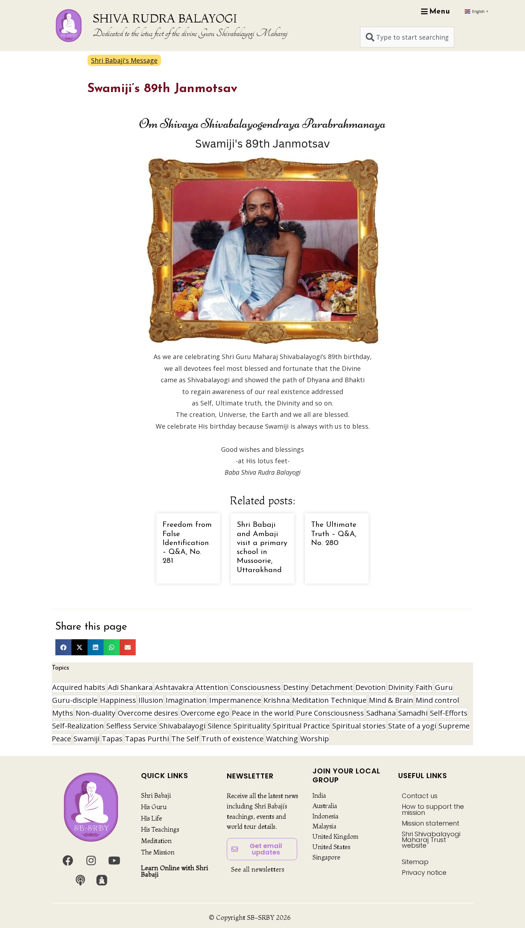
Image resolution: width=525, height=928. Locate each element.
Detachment (332, 687)
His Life (151, 818)
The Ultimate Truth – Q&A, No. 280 (333, 533)
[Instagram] (91, 860)
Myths (62, 713)
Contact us (420, 795)
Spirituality (252, 726)
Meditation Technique (329, 700)
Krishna (277, 700)
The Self (185, 738)
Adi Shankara (130, 687)
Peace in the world (263, 713)
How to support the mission (433, 809)
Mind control (437, 700)
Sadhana (381, 713)
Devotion (370, 687)
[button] (63, 647)
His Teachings (160, 829)
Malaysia (324, 826)
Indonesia (325, 816)
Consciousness (256, 687)
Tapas (112, 738)
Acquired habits (78, 687)
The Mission (157, 852)
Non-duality (95, 713)
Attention (212, 687)
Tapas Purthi (147, 738)
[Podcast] (80, 880)
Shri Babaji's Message (124, 60)
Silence (219, 726)
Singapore (326, 857)
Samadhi (413, 713)
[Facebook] (68, 860)
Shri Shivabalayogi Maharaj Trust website (431, 839)
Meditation (156, 841)
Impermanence (235, 700)
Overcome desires (148, 713)
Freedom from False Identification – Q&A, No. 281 (187, 543)
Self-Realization (78, 726)
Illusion (151, 700)
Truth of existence (232, 738)
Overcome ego (205, 713)
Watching (282, 738)
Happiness (118, 700)
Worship (314, 738)
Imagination (186, 700)
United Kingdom (335, 836)
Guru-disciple (75, 700)
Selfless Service (131, 726)
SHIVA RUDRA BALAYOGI (165, 18)
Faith (424, 687)
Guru (444, 687)
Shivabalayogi (182, 726)
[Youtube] (114, 860)
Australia (324, 806)
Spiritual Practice (301, 726)
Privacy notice (424, 872)
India (319, 795)
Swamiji (86, 738)
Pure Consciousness (330, 713)
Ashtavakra (174, 687)
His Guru (153, 807)
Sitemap (415, 861)
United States (331, 847)
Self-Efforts (449, 713)
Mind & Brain (391, 700)
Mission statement (430, 823)
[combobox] (407, 37)
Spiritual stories (359, 726)
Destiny (296, 687)
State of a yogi (412, 726)
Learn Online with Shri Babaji (174, 871)
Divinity (400, 687)
